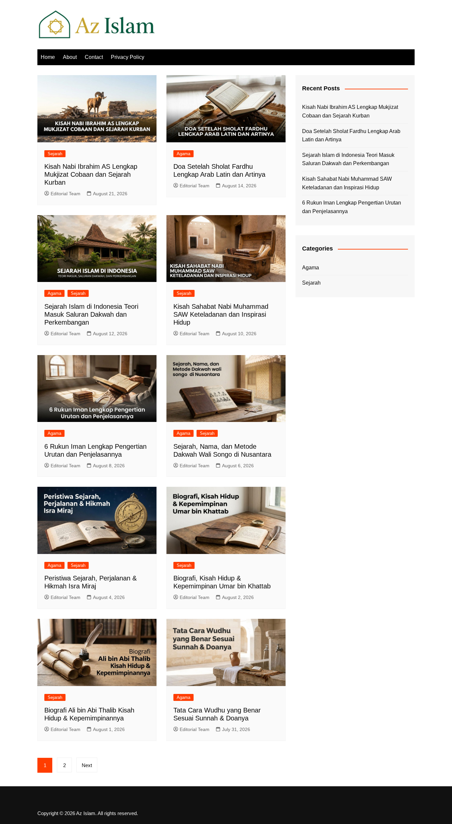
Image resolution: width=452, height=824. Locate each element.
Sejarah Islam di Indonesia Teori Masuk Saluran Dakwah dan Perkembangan (91, 314)
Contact (94, 57)
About (70, 57)
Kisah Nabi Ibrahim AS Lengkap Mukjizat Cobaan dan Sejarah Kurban (90, 174)
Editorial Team (65, 193)
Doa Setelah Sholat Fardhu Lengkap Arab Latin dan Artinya (351, 135)
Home (48, 57)
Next (87, 765)
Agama (183, 153)
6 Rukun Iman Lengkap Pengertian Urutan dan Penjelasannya (351, 207)
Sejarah (55, 153)
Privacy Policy (127, 57)
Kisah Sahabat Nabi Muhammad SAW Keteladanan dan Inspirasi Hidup (220, 314)
